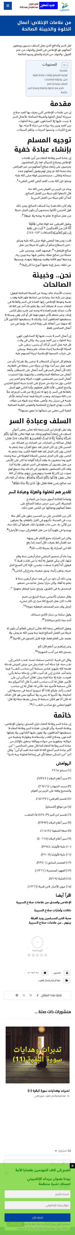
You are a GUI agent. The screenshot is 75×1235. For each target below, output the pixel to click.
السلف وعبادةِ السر (57, 84)
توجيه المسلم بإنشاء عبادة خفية (50, 75)
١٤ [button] (36, 651)
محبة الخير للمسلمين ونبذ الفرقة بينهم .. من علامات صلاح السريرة (50, 920)
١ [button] (17, 180)
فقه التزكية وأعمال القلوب (49, 980)
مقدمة (63, 70)
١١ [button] (24, 605)
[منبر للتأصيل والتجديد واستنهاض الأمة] (64, 7)
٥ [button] (19, 409)
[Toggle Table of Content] (63, 65)
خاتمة (64, 92)
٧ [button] (7, 529)
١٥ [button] (30, 703)
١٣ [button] (11, 637)
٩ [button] (13, 569)
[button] (8, 6)
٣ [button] (53, 249)
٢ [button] (23, 214)
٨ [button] (30, 547)
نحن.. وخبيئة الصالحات (56, 79)
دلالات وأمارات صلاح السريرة (52, 910)
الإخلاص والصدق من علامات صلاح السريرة (43, 902)
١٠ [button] (12, 587)
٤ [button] (20, 264)
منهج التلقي (39, 1096)
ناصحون (57, 973)
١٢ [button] (43, 619)
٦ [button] (12, 482)
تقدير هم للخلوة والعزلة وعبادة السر (46, 88)
